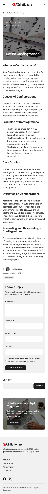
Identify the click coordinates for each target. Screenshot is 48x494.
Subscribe (14, 422)
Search (8, 379)
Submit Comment (15, 368)
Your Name (10, 320)
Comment (10, 301)
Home (5, 13)
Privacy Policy (8, 467)
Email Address (11, 333)
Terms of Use (8, 463)
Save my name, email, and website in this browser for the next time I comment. (24, 359)
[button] (4, 4)
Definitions (8, 277)
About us (6, 459)
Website (8, 346)
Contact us (7, 470)
